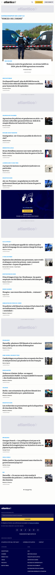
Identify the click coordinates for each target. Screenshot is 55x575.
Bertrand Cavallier (7, 125)
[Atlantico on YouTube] (38, 530)
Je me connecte (49, 2)
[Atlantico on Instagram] (33, 530)
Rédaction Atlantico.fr (7, 185)
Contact (41, 542)
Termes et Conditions (34, 523)
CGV (29, 551)
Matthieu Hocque (6, 465)
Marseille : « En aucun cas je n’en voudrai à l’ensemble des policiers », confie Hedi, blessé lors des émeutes (22, 477)
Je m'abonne (27, 211)
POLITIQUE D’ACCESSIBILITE (34, 565)
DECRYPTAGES (4, 551)
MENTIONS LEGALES (32, 554)
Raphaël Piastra (6, 170)
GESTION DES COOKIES (33, 559)
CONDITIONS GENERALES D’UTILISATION (37, 571)
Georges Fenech (6, 450)
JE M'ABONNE (39, 2)
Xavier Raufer (17, 266)
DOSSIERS (3, 554)
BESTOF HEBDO (5, 565)
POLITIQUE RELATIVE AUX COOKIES (36, 568)
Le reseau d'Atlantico (29, 542)
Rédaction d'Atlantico (7, 155)
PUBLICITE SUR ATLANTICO (34, 556)
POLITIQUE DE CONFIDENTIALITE (35, 562)
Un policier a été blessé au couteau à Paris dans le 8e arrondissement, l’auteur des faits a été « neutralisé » (23, 308)
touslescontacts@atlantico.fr (27, 534)
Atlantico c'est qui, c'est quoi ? (10, 542)
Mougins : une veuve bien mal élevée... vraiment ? (22, 292)
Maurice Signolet (6, 363)
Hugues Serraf (6, 294)
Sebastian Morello (7, 140)
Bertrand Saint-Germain (8, 266)
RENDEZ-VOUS (4, 556)
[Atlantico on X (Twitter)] (21, 530)
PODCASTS (4, 562)
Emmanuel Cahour (27, 69)
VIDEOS (3, 559)
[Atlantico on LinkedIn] (29, 530)
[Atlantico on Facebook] (25, 530)
